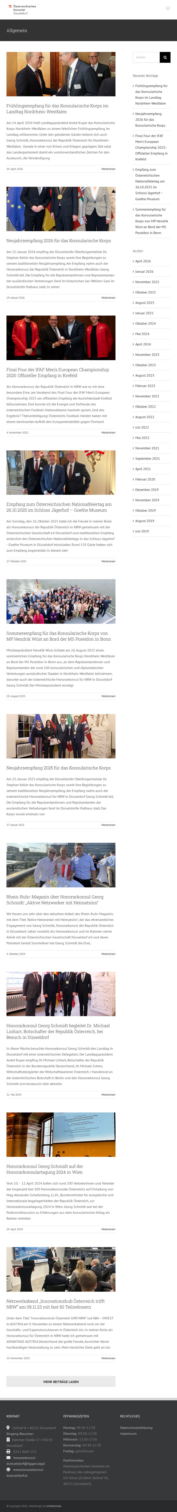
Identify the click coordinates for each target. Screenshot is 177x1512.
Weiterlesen (108, 169)
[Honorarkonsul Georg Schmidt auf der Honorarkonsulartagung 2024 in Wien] (60, 1134)
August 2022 (144, 417)
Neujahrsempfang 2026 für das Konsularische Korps (58, 240)
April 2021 (143, 469)
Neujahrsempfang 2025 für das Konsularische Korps (58, 768)
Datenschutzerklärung (136, 1427)
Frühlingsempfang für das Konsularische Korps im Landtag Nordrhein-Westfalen (57, 108)
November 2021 (147, 448)
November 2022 (147, 396)
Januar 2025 (144, 313)
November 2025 (147, 282)
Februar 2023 (145, 386)
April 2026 (143, 261)
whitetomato (53, 1506)
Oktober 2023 (145, 365)
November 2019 (147, 500)
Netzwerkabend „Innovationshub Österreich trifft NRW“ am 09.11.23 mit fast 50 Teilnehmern (55, 1304)
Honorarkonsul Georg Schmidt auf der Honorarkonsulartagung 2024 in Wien (44, 1169)
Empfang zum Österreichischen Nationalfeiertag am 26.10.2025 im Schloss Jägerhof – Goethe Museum (59, 507)
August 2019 (144, 521)
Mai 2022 (142, 437)
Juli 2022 (142, 427)
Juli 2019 (142, 531)
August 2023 (144, 375)
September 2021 (147, 458)
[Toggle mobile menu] (168, 8)
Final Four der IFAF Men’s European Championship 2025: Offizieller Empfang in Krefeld (57, 372)
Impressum (128, 1433)
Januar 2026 (144, 271)
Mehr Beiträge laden (61, 1382)
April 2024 (143, 344)
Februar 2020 (145, 479)
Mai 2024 (142, 334)
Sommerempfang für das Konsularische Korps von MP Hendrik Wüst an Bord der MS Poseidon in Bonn (58, 636)
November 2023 (147, 354)
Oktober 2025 (145, 292)
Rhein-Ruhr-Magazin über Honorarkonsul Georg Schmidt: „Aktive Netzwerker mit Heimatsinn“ (54, 899)
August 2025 (144, 302)
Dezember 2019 (147, 489)
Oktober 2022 (145, 406)
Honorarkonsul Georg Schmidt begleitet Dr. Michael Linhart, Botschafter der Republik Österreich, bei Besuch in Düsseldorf (58, 1031)
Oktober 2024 (145, 323)
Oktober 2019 (145, 510)
